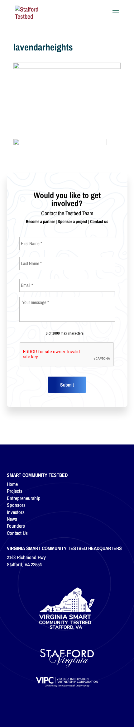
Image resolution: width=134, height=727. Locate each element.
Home (12, 484)
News (12, 519)
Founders (16, 525)
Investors (16, 512)
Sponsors (16, 504)
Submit (67, 384)
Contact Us (17, 533)
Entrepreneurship (24, 498)
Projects (14, 490)
